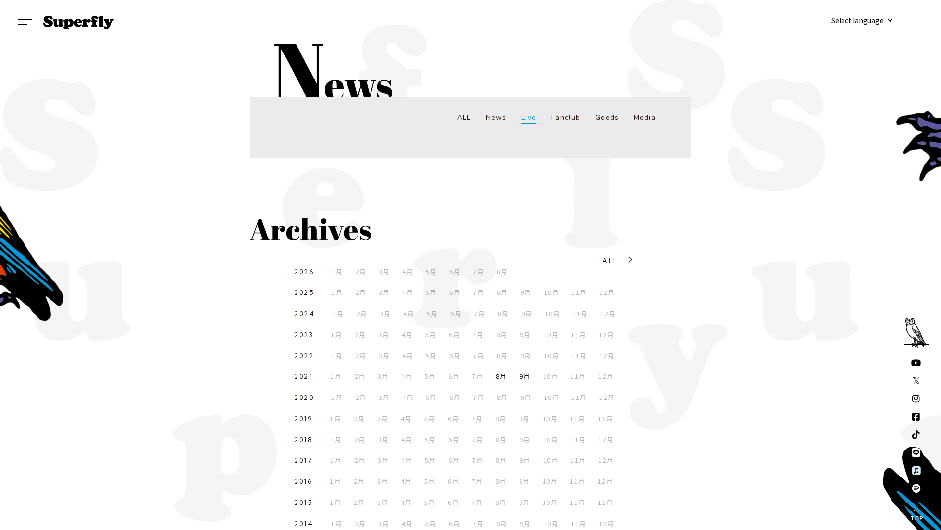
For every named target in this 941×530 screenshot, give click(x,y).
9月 (525, 376)
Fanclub (566, 117)
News (496, 117)
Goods (607, 117)
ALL (464, 117)
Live (529, 117)
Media (645, 117)
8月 (501, 376)
